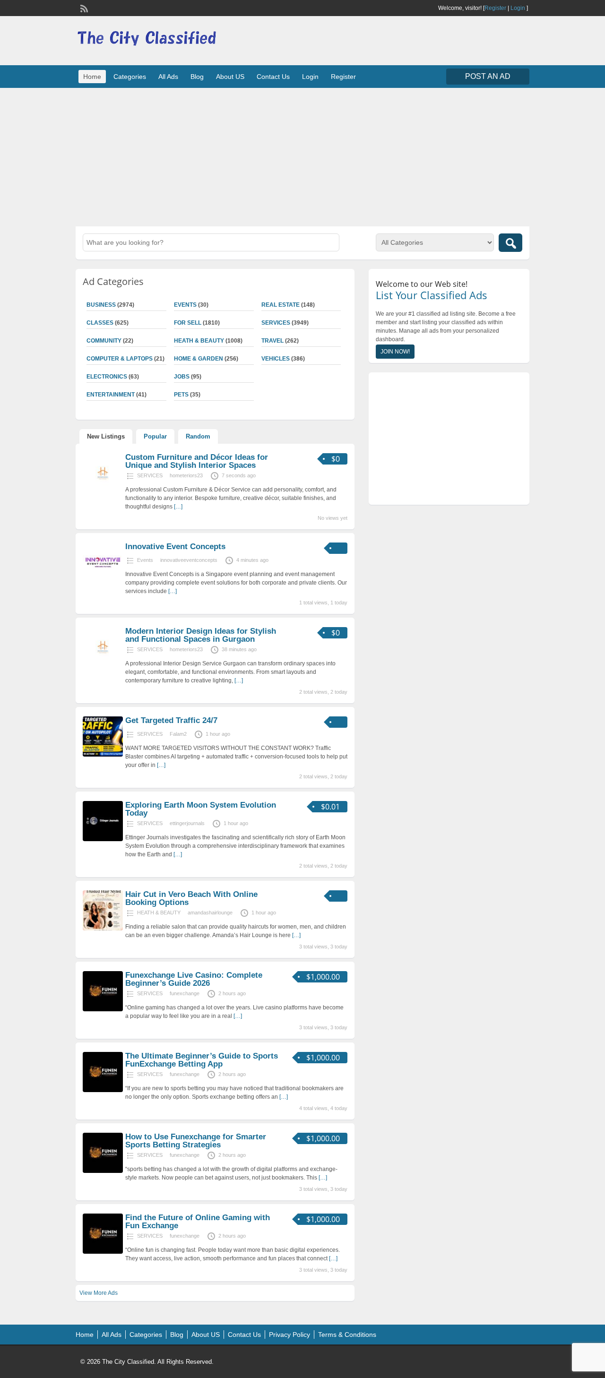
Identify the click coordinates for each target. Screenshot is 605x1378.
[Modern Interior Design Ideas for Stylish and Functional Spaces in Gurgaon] (103, 665)
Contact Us (273, 76)
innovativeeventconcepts (188, 560)
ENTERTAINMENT (110, 394)
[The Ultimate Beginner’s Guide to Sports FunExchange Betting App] (103, 1090)
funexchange (184, 993)
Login (517, 8)
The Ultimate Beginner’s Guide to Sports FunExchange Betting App (201, 1059)
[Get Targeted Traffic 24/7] (103, 754)
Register (495, 8)
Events (185, 304)
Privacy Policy (289, 1334)
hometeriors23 (186, 475)
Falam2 (178, 734)
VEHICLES (275, 358)
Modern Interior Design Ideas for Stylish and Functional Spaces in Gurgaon (200, 635)
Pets (181, 394)
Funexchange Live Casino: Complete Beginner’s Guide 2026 (193, 979)
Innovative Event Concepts (175, 546)
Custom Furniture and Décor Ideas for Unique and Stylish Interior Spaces (196, 461)
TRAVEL (272, 340)
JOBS (182, 376)
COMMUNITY (103, 340)
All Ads (168, 76)
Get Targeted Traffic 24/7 (171, 720)
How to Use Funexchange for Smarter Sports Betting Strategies (195, 1140)
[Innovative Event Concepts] (103, 580)
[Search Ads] (510, 242)
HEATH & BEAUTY (199, 340)
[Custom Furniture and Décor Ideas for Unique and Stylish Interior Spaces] (103, 491)
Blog (197, 76)
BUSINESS (101, 304)
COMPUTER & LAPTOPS (119, 358)
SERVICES (275, 322)
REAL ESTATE (280, 304)
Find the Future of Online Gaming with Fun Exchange (197, 1221)
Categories (129, 76)
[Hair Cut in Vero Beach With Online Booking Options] (103, 928)
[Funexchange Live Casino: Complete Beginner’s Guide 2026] (103, 1009)
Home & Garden (198, 358)
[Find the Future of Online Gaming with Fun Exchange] (103, 1252)
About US (230, 76)
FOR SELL (187, 322)
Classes (99, 322)
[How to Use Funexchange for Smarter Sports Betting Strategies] (103, 1171)
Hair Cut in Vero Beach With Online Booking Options (191, 898)
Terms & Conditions (347, 1334)
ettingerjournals (187, 823)
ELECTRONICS (106, 376)
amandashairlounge (210, 912)
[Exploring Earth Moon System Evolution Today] (103, 839)
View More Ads (98, 1293)
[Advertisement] (302, 156)
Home (92, 76)
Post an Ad (487, 76)
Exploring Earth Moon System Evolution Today (200, 809)
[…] (178, 506)
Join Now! (395, 351)
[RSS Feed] (83, 7)
